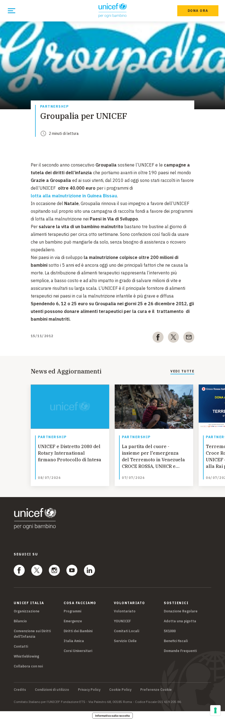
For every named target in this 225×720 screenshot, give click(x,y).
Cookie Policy (120, 689)
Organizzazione (27, 611)
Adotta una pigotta (180, 621)
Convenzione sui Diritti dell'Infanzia (32, 634)
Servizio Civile (125, 641)
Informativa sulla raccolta (112, 715)
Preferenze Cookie (156, 689)
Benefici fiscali (176, 641)
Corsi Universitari (78, 651)
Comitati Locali (126, 631)
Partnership (54, 106)
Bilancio (20, 621)
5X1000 (170, 631)
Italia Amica (74, 641)
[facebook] (158, 338)
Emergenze (73, 621)
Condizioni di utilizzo (52, 689)
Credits (20, 689)
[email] (188, 338)
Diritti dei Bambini (78, 631)
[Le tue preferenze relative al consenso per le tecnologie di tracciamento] (215, 710)
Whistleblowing (26, 656)
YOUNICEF (122, 621)
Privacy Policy (89, 689)
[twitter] (173, 338)
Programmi (72, 611)
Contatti (21, 646)
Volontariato (125, 611)
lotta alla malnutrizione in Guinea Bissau (74, 195)
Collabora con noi (28, 666)
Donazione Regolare (181, 611)
